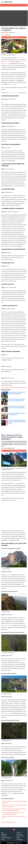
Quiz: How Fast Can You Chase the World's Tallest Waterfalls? (14, 802)
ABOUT (2, 832)
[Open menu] (2, 2)
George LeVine (6, 63)
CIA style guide (13, 84)
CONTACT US (18, 832)
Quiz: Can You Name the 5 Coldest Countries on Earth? (14, 817)
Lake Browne (23, 748)
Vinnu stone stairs (6, 713)
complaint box (6, 61)
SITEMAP (18, 837)
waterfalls (14, 483)
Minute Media (11, 842)
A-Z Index (3, 839)
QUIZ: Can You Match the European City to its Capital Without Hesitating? (13, 813)
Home (2, 822)
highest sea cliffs (21, 660)
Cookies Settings (19, 839)
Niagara (24, 476)
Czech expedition (8, 625)
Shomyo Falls (9, 793)
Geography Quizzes (10, 822)
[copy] (9, 35)
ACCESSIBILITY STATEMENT (6, 837)
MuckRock (19, 57)
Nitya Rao (5, 448)
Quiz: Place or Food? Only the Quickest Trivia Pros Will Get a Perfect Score (14, 805)
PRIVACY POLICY (19, 834)
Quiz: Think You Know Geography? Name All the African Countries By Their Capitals (14, 809)
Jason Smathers (23, 61)
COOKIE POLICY (4, 836)
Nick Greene (6, 32)
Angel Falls (8, 574)
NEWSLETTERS (3, 834)
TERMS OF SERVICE (20, 836)
